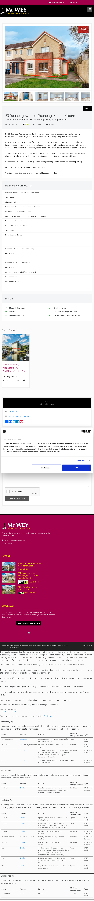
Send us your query (17, 499)
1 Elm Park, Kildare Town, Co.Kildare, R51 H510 (28, 588)
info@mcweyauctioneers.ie (58, 2)
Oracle (22, 788)
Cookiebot (48, 716)
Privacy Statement (13, 647)
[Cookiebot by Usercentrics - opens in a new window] (81, 431)
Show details (81, 460)
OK (76, 468)
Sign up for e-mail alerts (29, 623)
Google (22, 750)
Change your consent (8, 711)
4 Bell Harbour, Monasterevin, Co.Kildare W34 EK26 (14, 367)
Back (88, 108)
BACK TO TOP (87, 645)
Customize (45, 468)
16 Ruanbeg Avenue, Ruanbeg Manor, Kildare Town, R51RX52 (28, 575)
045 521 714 (73, 2)
